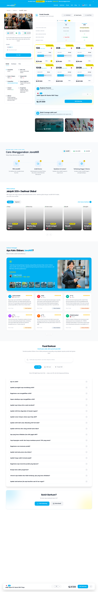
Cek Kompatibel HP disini (12, 82)
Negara (10, 202)
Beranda (56, 5)
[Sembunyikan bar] (91, 586)
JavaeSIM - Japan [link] (23, 10)
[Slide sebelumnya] (47, 234)
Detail (7, 64)
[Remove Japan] (11, 47)
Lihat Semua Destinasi (83, 202)
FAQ (72, 5)
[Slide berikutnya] (50, 234)
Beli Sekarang (78, 101)
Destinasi (62, 5)
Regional (17, 202)
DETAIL (49, 80)
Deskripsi (13, 64)
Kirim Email (58, 503)
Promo (67, 5)
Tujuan (8, 44)
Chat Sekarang (43, 503)
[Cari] (79, 5)
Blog (76, 5)
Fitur (20, 64)
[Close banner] (93, 1)
